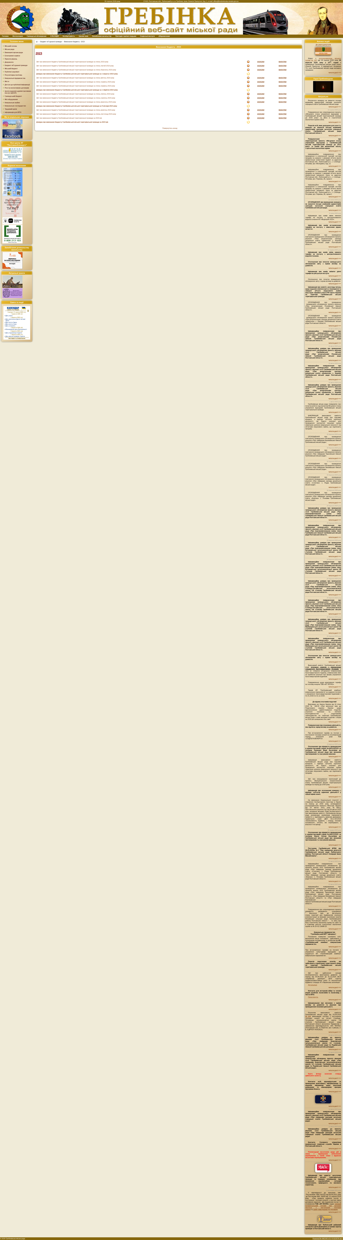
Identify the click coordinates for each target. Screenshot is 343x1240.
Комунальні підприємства (15, 78)
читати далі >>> (335, 73)
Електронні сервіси (12, 56)
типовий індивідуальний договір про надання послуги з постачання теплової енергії (323, 1207)
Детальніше (312, 985)
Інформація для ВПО (13, 112)
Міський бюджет (11, 69)
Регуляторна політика (13, 75)
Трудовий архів (11, 109)
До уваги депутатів (323, 45)
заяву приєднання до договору (325, 1210)
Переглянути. (313, 997)
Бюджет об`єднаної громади (51, 42)
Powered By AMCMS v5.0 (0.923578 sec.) (328, 1239)
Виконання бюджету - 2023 (74, 42)
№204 (308, 1016)
